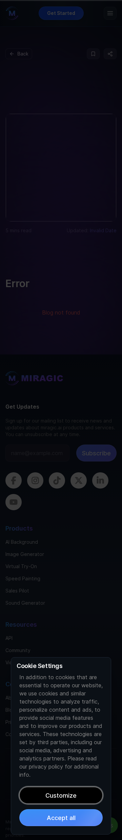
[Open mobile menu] (110, 13)
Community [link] (17, 650)
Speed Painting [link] (22, 578)
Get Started (61, 13)
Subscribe (96, 453)
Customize (61, 795)
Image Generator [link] (24, 554)
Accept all (61, 817)
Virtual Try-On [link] (21, 566)
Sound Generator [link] (25, 603)
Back (22, 54)
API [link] (9, 638)
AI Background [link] (21, 542)
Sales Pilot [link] (17, 591)
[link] (34, 382)
